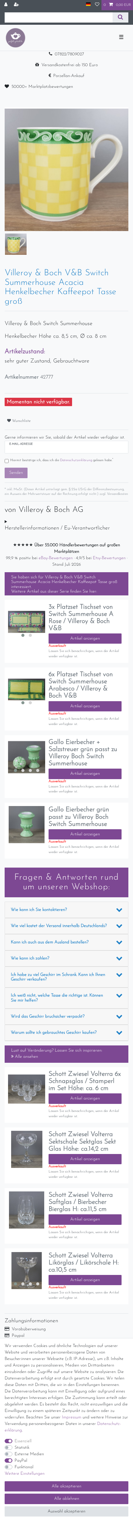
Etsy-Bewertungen (110, 558)
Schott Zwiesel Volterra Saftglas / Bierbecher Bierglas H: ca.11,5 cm (81, 1202)
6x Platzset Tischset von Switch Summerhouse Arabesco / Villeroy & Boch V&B (81, 685)
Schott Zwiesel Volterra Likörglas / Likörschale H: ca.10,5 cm (84, 1262)
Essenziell (23, 1441)
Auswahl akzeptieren (66, 1511)
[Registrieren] (17, 5)
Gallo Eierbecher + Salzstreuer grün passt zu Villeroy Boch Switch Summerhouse (83, 753)
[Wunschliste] (97, 5)
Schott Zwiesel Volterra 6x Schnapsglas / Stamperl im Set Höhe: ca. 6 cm (85, 1081)
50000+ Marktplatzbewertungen (42, 86)
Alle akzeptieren (66, 1486)
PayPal (21, 1460)
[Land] (88, 5)
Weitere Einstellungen (25, 1473)
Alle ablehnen (66, 1498)
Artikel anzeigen (85, 638)
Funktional (24, 1467)
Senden (16, 472)
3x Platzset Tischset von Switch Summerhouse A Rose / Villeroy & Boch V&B (81, 618)
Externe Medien (29, 1454)
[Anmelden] (6, 5)
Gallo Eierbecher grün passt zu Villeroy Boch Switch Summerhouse (79, 816)
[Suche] (120, 17)
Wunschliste (21, 421)
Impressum (71, 1417)
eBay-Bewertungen (56, 558)
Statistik (22, 1447)
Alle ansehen (26, 1056)
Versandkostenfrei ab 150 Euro (69, 65)
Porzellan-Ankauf (68, 76)
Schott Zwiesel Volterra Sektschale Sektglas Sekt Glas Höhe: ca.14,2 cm (82, 1141)
